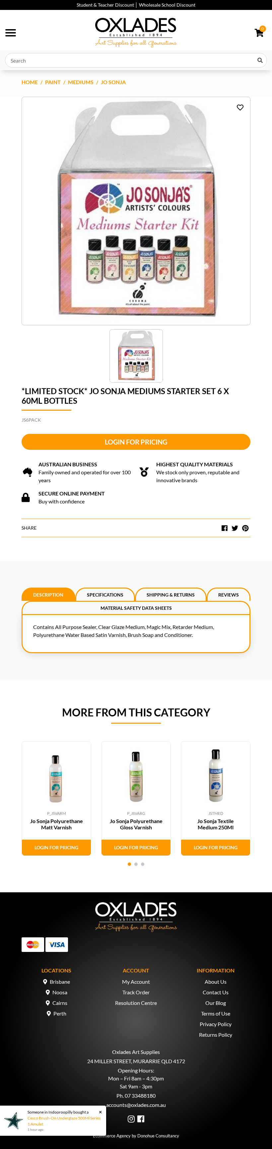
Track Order (136, 992)
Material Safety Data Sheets (136, 608)
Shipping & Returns (171, 595)
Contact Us (216, 992)
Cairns (59, 1003)
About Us (216, 981)
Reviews (228, 595)
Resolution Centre (136, 1003)
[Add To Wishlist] (240, 107)
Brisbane (60, 981)
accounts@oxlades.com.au (136, 1105)
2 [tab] (136, 864)
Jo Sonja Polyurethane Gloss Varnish (136, 824)
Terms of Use (215, 1013)
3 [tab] (142, 864)
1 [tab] (129, 864)
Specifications (105, 595)
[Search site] (260, 60)
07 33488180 (140, 1095)
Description (48, 595)
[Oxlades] (136, 33)
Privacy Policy (216, 1024)
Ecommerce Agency (112, 1135)
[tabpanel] (56, 798)
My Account (136, 981)
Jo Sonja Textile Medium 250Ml (215, 824)
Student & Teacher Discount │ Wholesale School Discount (136, 5)
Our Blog (215, 1003)
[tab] (48, 594)
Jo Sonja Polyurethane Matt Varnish (56, 824)
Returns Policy (215, 1034)
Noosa (59, 992)
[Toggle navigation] (10, 33)
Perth (59, 1013)
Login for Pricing (136, 442)
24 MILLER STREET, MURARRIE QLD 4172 (136, 1061)
